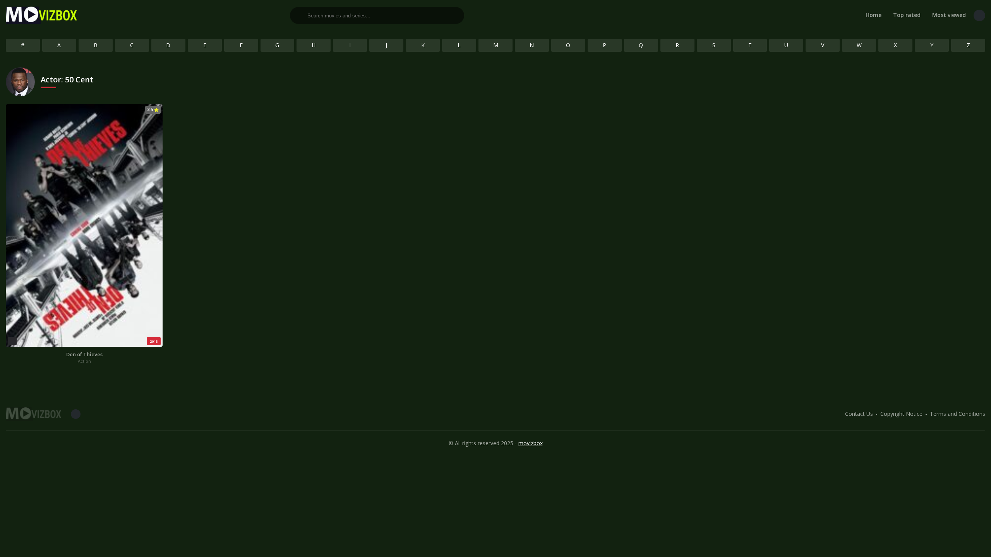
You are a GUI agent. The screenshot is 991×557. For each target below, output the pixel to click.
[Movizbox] (42, 15)
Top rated (907, 15)
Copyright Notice (901, 413)
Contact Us (859, 413)
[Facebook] (979, 15)
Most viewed (949, 15)
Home (873, 15)
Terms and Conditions (957, 413)
